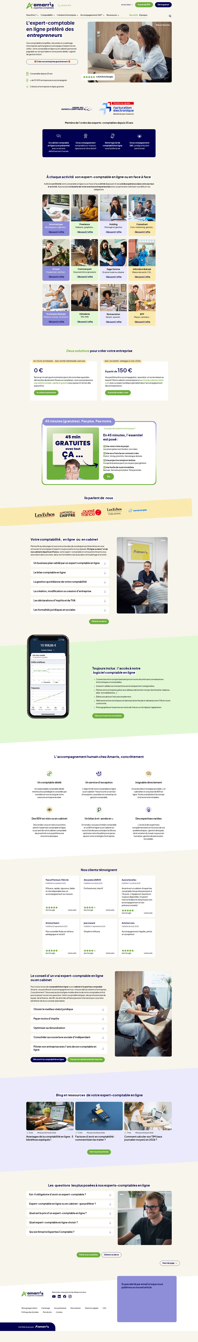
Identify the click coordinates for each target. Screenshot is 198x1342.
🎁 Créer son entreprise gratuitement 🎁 (52, 62)
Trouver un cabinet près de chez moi (86, 1059)
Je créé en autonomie (46, 393)
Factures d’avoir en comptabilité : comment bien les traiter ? (95, 1138)
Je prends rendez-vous (118, 393)
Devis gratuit (163, 5)
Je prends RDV (144, 5)
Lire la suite (72, 910)
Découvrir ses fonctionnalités (108, 716)
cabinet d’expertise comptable (88, 987)
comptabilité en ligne (58, 987)
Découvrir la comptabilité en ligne (48, 1059)
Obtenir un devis (111, 1255)
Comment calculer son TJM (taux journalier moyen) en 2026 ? (143, 1138)
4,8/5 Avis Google (98, 77)
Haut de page (168, 1263)
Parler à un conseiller (88, 1255)
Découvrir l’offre (56, 232)
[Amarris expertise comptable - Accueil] (32, 1294)
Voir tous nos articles (99, 1152)
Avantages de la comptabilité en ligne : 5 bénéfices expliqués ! (49, 1138)
